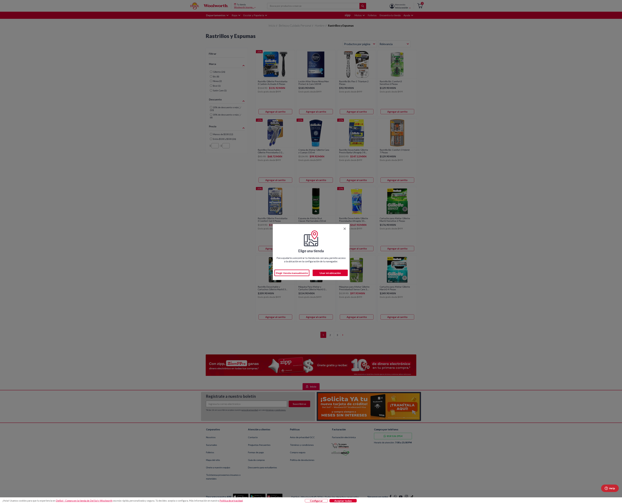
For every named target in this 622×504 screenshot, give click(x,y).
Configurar (316, 500)
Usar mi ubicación (330, 272)
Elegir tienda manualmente (292, 272)
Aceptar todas (343, 500)
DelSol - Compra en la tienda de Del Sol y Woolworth (84, 500)
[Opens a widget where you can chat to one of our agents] (610, 489)
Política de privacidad (231, 500)
